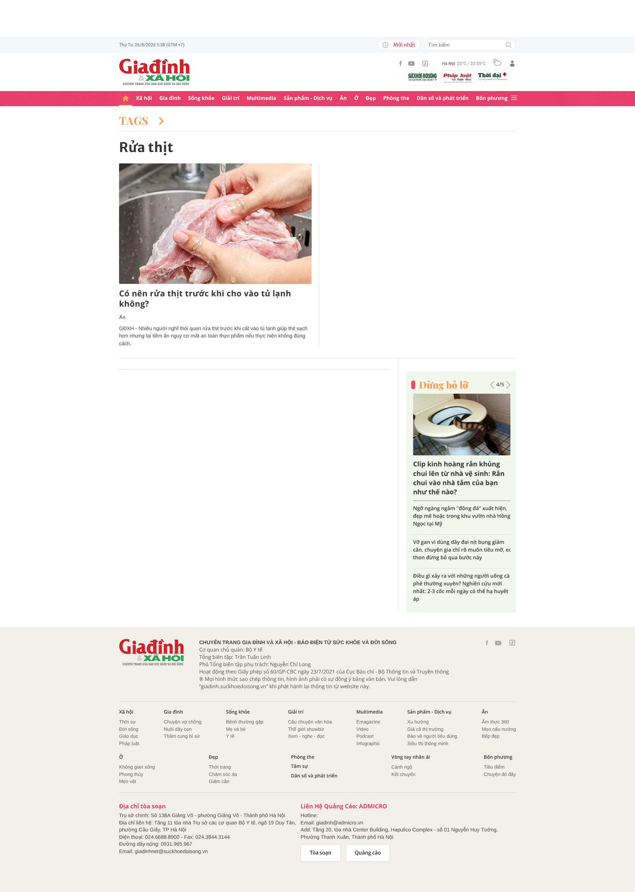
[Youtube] (411, 63)
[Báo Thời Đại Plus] (492, 76)
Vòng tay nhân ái (410, 757)
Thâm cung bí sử (182, 736)
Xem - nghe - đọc (306, 736)
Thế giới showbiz (306, 729)
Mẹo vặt (127, 781)
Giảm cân (219, 781)
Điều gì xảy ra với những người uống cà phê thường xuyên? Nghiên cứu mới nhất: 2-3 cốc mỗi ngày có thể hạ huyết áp (459, 588)
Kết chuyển (403, 774)
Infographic (368, 743)
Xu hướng (417, 722)
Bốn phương (491, 98)
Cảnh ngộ (401, 767)
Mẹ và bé (235, 729)
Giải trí (230, 98)
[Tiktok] (425, 63)
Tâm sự (299, 766)
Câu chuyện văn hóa (310, 722)
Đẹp (371, 98)
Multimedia (261, 98)
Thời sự (127, 722)
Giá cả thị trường (425, 729)
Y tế (230, 736)
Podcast (365, 736)
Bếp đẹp (490, 736)
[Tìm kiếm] (509, 45)
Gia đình (170, 98)
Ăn (343, 98)
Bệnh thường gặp (244, 722)
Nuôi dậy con (178, 729)
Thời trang (220, 767)
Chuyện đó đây (500, 774)
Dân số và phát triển (443, 98)
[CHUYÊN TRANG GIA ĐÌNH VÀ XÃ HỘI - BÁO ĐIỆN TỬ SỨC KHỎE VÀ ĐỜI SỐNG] (154, 72)
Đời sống (129, 729)
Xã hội (144, 98)
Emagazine (368, 722)
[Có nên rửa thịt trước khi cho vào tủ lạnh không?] (215, 223)
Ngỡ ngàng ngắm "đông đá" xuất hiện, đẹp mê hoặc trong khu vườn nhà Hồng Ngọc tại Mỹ (460, 516)
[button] (492, 385)
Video (362, 729)
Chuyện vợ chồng (182, 722)
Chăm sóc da (223, 774)
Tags (135, 120)
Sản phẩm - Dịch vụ (308, 98)
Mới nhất (404, 44)
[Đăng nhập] (512, 63)
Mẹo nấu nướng (499, 729)
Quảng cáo (368, 852)
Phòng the (396, 98)
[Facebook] (400, 63)
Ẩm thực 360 (495, 722)
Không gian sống (137, 767)
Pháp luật (129, 743)
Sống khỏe (201, 98)
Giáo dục (128, 736)
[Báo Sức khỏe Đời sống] (422, 76)
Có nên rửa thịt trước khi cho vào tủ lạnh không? (205, 298)
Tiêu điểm (494, 767)
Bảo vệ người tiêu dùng (432, 736)
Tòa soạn (320, 852)
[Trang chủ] (125, 98)
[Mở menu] (514, 98)
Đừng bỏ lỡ (443, 385)
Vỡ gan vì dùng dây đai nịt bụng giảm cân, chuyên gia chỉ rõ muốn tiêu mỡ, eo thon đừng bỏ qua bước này (460, 550)
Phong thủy (131, 774)
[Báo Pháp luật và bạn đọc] (457, 77)
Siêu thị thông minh (427, 743)
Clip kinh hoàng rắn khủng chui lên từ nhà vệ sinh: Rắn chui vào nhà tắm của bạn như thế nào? (457, 478)
